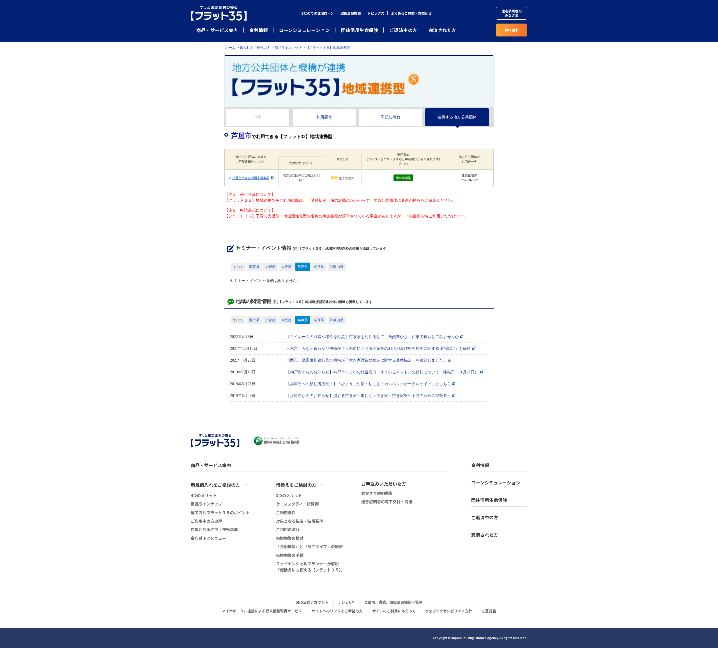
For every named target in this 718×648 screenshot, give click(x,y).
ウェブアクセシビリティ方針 (448, 610)
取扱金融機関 (350, 13)
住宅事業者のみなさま (511, 13)
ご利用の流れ (288, 529)
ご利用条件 (286, 512)
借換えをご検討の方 (296, 484)
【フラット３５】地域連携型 (328, 48)
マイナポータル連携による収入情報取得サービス (262, 610)
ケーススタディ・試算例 (297, 504)
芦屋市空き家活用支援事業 (250, 178)
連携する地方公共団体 (457, 117)
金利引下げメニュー (208, 538)
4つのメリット (204, 495)
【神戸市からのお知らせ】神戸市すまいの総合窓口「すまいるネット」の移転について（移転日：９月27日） (382, 372)
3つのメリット (289, 495)
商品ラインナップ (288, 48)
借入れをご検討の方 (255, 48)
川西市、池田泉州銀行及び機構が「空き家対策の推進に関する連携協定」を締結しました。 (366, 360)
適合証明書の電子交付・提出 (386, 501)
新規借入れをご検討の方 (215, 484)
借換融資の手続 (289, 555)
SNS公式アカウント (312, 602)
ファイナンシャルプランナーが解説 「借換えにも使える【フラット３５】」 (310, 567)
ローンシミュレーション (304, 30)
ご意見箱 (489, 610)
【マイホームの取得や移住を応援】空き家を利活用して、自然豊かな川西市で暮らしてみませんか (372, 337)
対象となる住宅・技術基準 (214, 529)
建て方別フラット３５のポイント (220, 512)
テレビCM (346, 602)
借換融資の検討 (289, 538)
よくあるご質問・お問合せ (411, 13)
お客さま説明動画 (377, 493)
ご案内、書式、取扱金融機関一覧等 (393, 602)
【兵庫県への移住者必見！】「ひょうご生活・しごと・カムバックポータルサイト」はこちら (368, 384)
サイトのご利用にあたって (394, 610)
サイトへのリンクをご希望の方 (337, 610)
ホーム (230, 48)
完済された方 (442, 30)
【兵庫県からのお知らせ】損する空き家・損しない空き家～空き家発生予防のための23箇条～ (368, 396)
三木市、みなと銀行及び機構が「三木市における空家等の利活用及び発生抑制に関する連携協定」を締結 (378, 348)
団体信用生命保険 (359, 30)
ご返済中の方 (403, 30)
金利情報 (258, 30)
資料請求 (511, 29)
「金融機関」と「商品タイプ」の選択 (309, 546)
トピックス (375, 13)
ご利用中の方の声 (206, 521)
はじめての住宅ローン (317, 13)
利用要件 (324, 117)
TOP (257, 117)
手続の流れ (391, 117)
